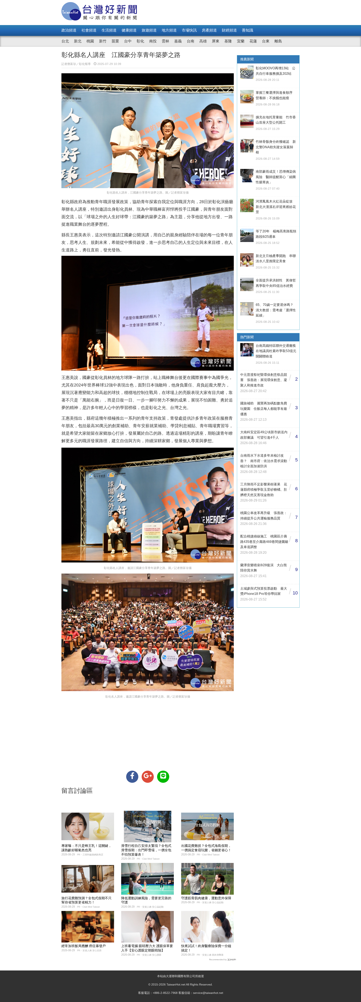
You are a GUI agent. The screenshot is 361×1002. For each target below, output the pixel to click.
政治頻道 (68, 30)
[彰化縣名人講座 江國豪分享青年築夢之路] (132, 776)
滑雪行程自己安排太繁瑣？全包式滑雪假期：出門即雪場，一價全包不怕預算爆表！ (146, 850)
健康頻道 (129, 30)
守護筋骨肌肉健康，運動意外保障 (206, 898)
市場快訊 (189, 30)
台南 (190, 41)
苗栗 (115, 41)
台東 (265, 41)
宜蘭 (240, 41)
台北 (65, 41)
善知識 (247, 30)
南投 (153, 41)
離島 (278, 41)
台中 (128, 41)
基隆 (228, 41)
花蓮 (253, 41)
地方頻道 (169, 30)
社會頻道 (89, 30)
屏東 (215, 41)
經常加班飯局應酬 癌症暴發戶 (83, 946)
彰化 (140, 41)
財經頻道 (229, 30)
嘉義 (178, 41)
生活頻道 (109, 30)
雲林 (165, 41)
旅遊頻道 (149, 30)
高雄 (203, 41)
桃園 (90, 41)
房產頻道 (209, 30)
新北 (77, 41)
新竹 (103, 41)
